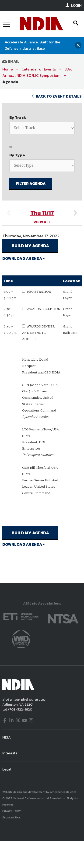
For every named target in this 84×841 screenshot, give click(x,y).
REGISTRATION (39, 291)
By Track (17, 117)
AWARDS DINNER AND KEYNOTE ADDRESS (38, 333)
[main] (42, 336)
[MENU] (6, 23)
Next (75, 213)
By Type (17, 155)
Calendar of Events (38, 69)
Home (7, 69)
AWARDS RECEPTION (43, 309)
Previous (8, 213)
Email (13, 61)
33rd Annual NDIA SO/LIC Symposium (37, 72)
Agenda (10, 82)
